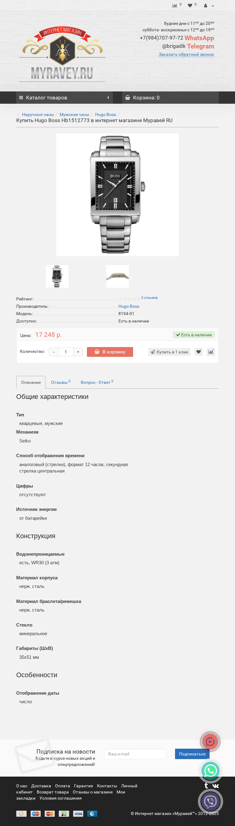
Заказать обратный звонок (186, 54)
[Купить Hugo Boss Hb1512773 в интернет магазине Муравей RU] (117, 194)
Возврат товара (53, 791)
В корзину (114, 352)
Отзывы (60, 382)
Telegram (188, 46)
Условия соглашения (60, 798)
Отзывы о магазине (93, 791)
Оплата (63, 785)
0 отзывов (149, 298)
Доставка (41, 785)
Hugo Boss (105, 114)
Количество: (32, 351)
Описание (31, 382)
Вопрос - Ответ (97, 382)
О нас (22, 785)
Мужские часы (74, 114)
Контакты (107, 785)
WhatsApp (177, 38)
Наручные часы (38, 114)
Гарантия (84, 785)
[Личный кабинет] (209, 5)
